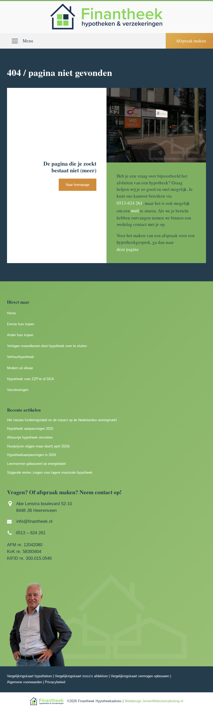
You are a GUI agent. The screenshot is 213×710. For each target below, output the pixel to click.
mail (135, 210)
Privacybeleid (55, 682)
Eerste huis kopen (20, 324)
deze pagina (128, 249)
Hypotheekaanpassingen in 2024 (31, 455)
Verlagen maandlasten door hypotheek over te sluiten (47, 346)
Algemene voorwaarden (24, 682)
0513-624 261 (130, 203)
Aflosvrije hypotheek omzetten (30, 437)
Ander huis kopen (20, 335)
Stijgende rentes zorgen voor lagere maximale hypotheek (49, 472)
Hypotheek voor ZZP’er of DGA (30, 379)
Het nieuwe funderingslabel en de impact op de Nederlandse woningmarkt (62, 420)
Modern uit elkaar (20, 368)
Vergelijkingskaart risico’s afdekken (81, 676)
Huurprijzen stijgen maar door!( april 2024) (38, 446)
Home (11, 313)
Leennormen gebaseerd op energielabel (36, 464)
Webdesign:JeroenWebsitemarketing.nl (154, 701)
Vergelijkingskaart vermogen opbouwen (140, 676)
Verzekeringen (17, 390)
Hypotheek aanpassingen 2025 (30, 429)
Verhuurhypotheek (20, 357)
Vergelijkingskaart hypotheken (29, 676)
